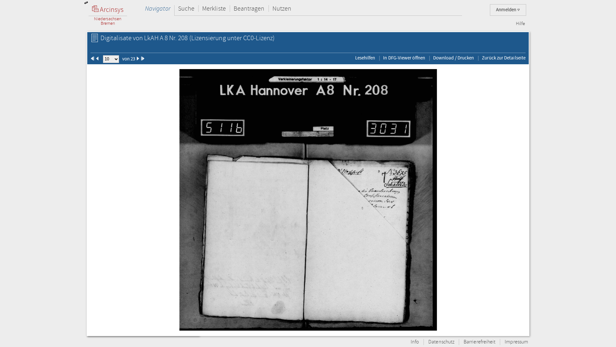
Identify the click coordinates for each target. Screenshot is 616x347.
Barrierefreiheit (479, 342)
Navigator (157, 8)
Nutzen (281, 8)
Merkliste (214, 8)
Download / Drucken (453, 58)
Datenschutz (441, 342)
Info (415, 342)
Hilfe (520, 24)
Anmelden (506, 10)
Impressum (516, 342)
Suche (186, 8)
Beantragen (249, 8)
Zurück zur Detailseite (504, 58)
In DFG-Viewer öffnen (404, 58)
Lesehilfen (365, 58)
